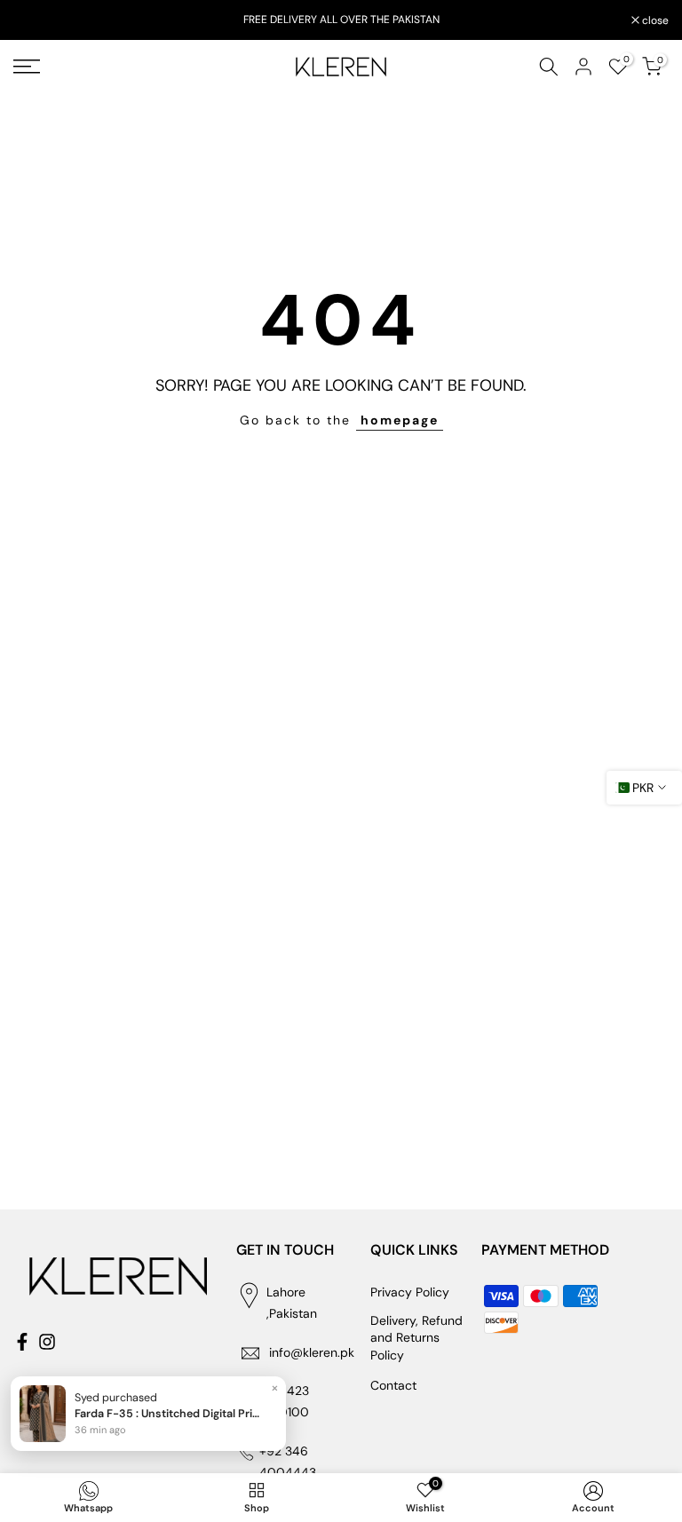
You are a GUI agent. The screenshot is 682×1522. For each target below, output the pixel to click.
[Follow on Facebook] (22, 1341)
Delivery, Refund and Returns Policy (416, 1337)
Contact (393, 1385)
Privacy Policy (409, 1292)
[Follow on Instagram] (47, 1341)
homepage (400, 420)
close (36, 20)
